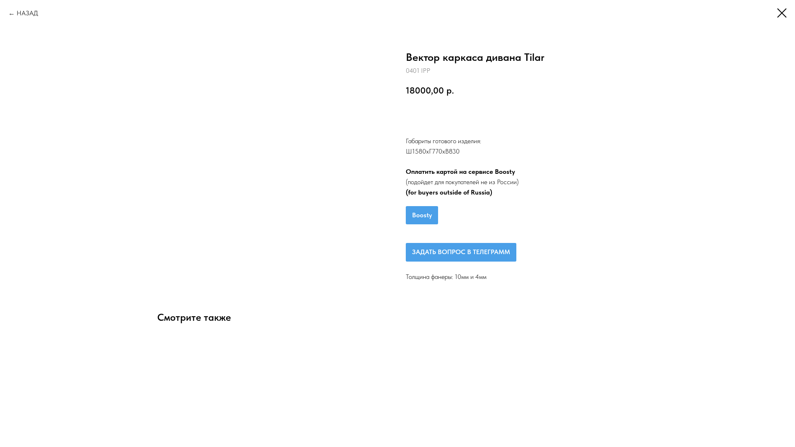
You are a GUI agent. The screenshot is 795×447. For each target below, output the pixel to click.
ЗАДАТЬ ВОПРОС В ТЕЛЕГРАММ (461, 252)
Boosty (422, 215)
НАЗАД (27, 13)
